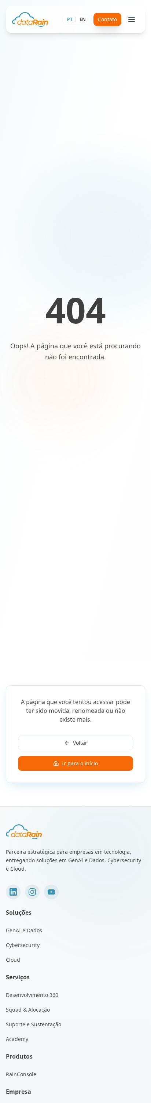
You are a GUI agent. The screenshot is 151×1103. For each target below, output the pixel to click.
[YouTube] (51, 892)
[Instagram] (32, 892)
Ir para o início (80, 763)
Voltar (80, 742)
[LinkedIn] (13, 892)
